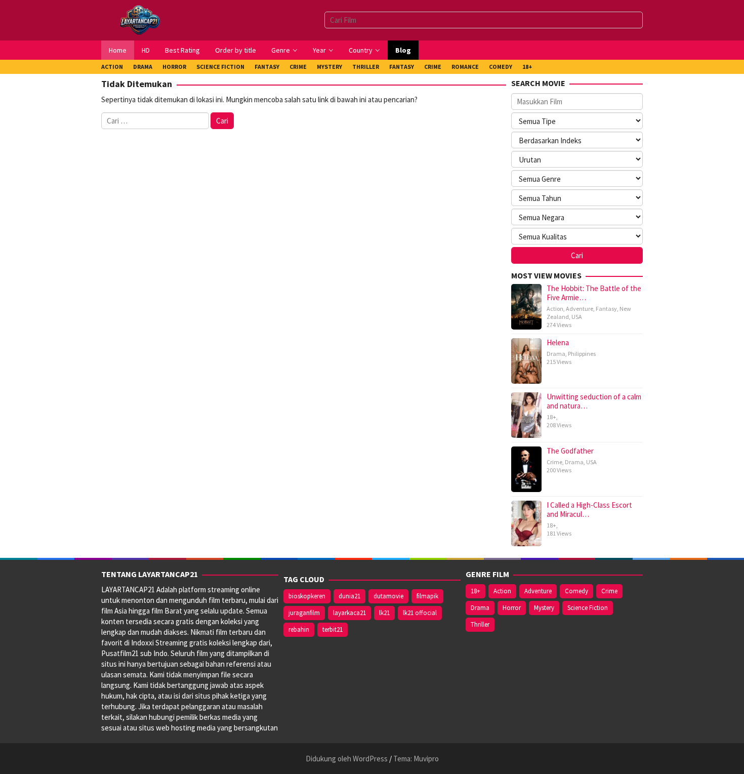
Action (555, 308)
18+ (551, 417)
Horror (512, 607)
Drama (556, 353)
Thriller (480, 624)
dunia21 (349, 596)
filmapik (427, 596)
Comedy (576, 591)
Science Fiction (587, 607)
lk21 (384, 612)
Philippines (582, 353)
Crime (554, 462)
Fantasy (606, 308)
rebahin (298, 629)
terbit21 (332, 629)
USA (576, 316)
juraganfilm (304, 612)
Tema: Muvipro (416, 758)
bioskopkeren (306, 596)
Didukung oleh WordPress (347, 758)
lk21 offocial (420, 612)
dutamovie (388, 596)
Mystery (544, 607)
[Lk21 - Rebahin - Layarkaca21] (139, 19)
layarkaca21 (349, 612)
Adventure (579, 308)
